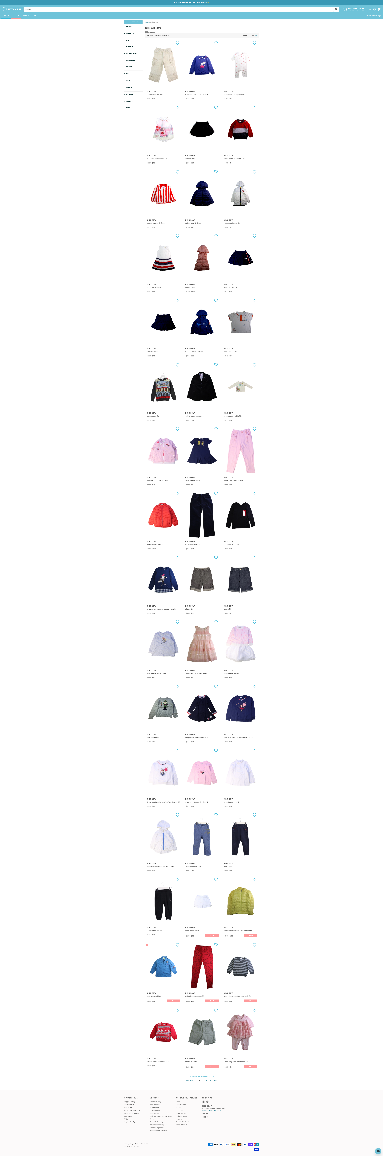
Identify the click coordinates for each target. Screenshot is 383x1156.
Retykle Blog (154, 1113)
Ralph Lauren (181, 1113)
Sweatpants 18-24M (193, 866)
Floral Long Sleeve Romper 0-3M (236, 1062)
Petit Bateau (181, 1104)
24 (249, 35)
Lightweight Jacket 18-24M (157, 480)
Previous (189, 1081)
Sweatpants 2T (230, 866)
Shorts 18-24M (191, 1062)
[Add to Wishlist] (178, 43)
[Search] (336, 9)
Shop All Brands (181, 1125)
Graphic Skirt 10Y (230, 287)
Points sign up (371, 15)
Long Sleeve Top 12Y (231, 545)
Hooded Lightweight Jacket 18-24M (160, 866)
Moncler (179, 1119)
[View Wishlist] (370, 9)
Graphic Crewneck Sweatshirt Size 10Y (162, 609)
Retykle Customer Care (211, 1110)
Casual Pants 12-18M (154, 94)
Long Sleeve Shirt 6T (154, 996)
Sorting (150, 35)
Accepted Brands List (132, 1110)
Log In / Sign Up (129, 1122)
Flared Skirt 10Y (152, 352)
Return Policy (129, 1104)
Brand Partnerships (157, 1122)
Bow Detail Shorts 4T (193, 931)
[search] (178, 9)
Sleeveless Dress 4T (154, 287)
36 (253, 35)
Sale (35, 15)
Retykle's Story (155, 1102)
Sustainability (155, 1110)
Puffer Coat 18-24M (193, 223)
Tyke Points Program (131, 1113)
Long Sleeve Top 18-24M (156, 673)
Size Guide (128, 1116)
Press (152, 1119)
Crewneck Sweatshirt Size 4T (196, 94)
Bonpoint (179, 1110)
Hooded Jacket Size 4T (194, 352)
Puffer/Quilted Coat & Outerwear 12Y (238, 931)
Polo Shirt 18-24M (230, 352)
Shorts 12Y (189, 609)
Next (215, 1081)
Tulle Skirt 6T (190, 159)
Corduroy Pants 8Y (192, 545)
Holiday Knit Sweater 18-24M (158, 1062)
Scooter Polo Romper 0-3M (157, 159)
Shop (5, 15)
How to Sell (128, 1107)
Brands (26, 15)
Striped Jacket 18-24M (155, 223)
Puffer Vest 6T (190, 287)
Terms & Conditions (141, 1144)
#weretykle (154, 1107)
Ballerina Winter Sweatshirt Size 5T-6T (239, 738)
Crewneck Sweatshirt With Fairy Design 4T (163, 802)
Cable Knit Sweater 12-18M (234, 159)
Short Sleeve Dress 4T (194, 480)
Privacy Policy (128, 1144)
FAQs (126, 1119)
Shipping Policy (129, 1102)
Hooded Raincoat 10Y (232, 223)
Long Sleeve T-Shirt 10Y (233, 416)
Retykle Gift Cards (183, 1122)
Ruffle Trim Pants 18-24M (233, 480)
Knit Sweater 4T (153, 738)
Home (147, 22)
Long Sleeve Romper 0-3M (234, 94)
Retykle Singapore (157, 1128)
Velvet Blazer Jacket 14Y (194, 416)
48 (256, 35)
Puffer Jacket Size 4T (155, 545)
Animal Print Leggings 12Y (195, 996)
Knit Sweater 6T (153, 416)
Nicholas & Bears (182, 1116)
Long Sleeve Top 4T (231, 802)
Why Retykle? (155, 1104)
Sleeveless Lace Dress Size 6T (196, 673)
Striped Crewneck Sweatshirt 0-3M (237, 996)
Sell (16, 15)
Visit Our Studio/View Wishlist (161, 1116)
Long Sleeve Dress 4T (232, 673)
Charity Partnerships (157, 1125)
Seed (178, 1102)
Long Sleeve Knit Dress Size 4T (197, 738)
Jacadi (178, 1107)
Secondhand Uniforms (158, 1130)
